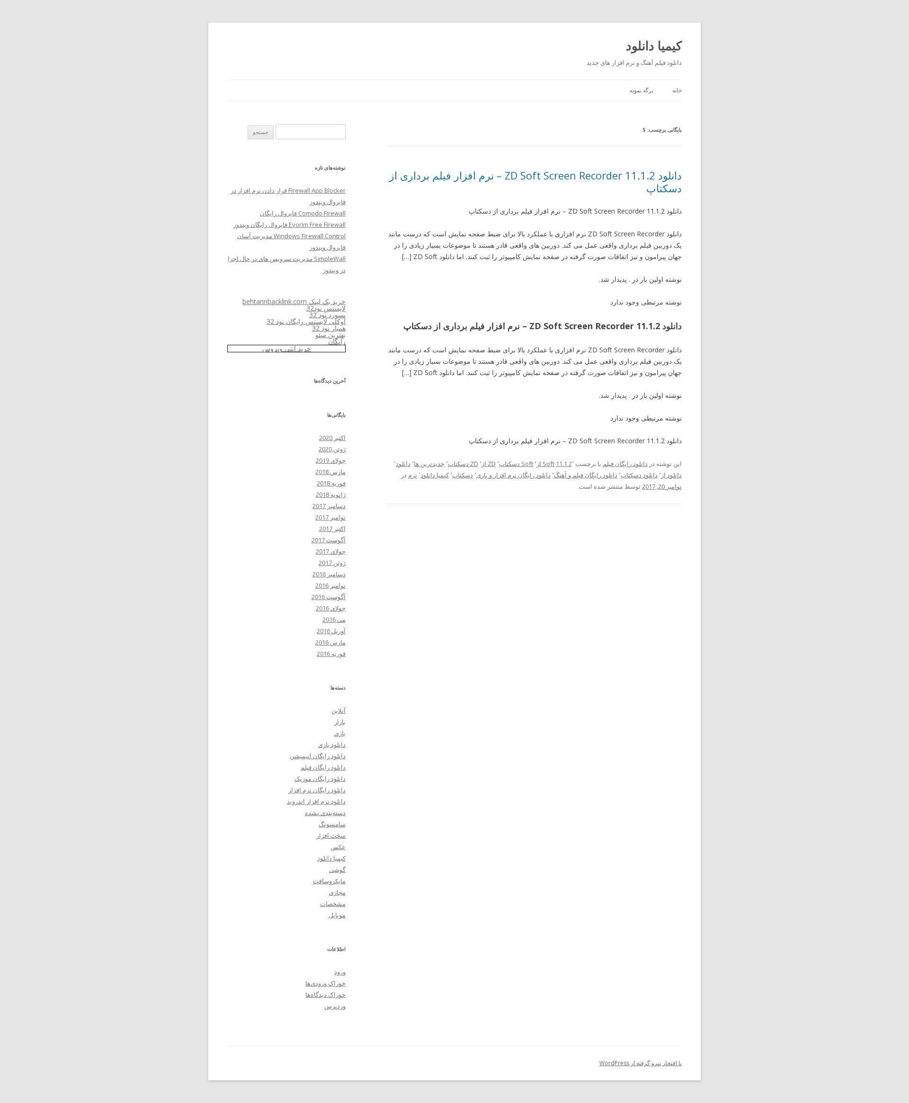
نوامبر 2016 (330, 585)
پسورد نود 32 (327, 314)
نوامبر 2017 (330, 517)
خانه (677, 90)
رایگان (337, 341)
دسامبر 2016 (329, 574)
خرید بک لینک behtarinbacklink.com (294, 301)
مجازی (337, 892)
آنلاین (338, 710)
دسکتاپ (462, 475)
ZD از (488, 463)
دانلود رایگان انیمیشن (318, 756)
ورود (340, 972)
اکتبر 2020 (332, 437)
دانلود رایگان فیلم (625, 463)
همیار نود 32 (329, 327)
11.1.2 (564, 463)
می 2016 (334, 619)
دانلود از (671, 475)
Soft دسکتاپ (516, 463)
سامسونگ (332, 824)
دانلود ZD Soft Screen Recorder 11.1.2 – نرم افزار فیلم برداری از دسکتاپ (535, 181)
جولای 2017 (331, 551)
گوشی (337, 869)
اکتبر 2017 (332, 528)
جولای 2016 (331, 608)
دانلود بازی (332, 744)
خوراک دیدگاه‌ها (325, 994)
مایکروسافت (329, 881)
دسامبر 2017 (329, 506)
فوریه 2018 (331, 483)
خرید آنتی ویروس (286, 348)
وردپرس (335, 1006)
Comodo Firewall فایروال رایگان (303, 213)
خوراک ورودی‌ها (325, 983)
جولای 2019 (331, 460)
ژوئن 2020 (332, 449)
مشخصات (333, 903)
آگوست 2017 (329, 540)
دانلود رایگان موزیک (320, 778)
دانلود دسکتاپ (639, 475)
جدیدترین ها (429, 463)
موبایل (337, 915)
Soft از (545, 463)
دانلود (403, 463)
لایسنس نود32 (326, 308)
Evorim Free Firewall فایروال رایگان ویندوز (289, 224)
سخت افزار (331, 835)
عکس (338, 847)
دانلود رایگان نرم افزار (317, 790)
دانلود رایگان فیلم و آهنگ (585, 475)
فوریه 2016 (331, 653)
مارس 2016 (330, 642)
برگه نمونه (641, 90)
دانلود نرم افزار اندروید (316, 801)
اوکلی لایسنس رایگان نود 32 (306, 321)
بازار (340, 721)
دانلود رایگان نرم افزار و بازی (513, 475)
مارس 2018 (330, 471)
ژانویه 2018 (331, 494)
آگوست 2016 (329, 596)
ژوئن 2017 (332, 562)
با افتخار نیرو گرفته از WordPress (640, 1063)
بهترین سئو (330, 334)
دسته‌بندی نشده (325, 812)
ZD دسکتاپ (463, 463)
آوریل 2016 (331, 631)
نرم (412, 475)
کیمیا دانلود (654, 45)
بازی (340, 733)
